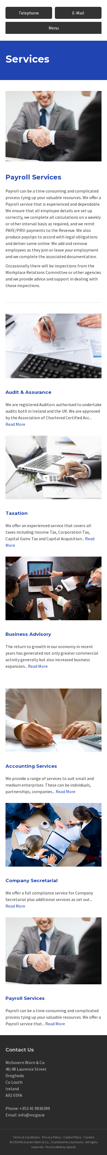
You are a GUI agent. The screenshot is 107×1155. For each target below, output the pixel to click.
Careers (89, 1137)
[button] (28, 13)
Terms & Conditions (26, 1137)
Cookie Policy (72, 1137)
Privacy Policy (51, 1137)
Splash (71, 1147)
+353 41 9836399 (34, 1108)
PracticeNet (54, 1147)
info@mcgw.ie (31, 1115)
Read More (15, 424)
